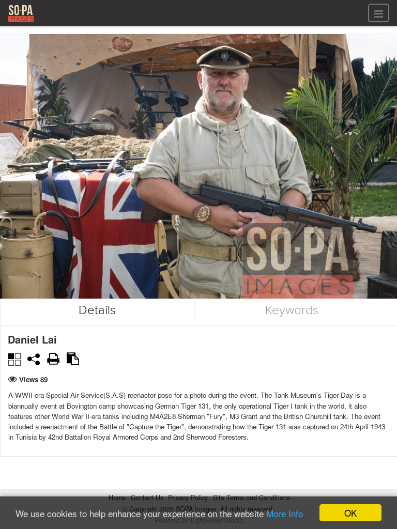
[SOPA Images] (20, 23)
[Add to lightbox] (14, 358)
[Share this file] (33, 359)
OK (350, 512)
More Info (284, 513)
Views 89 (33, 379)
